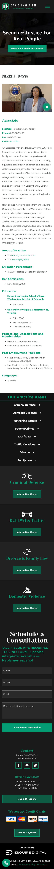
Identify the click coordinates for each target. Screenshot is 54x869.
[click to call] (6, 863)
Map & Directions (27, 799)
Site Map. (42, 864)
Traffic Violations (24, 444)
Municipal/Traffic (20, 259)
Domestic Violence (25, 412)
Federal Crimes (24, 428)
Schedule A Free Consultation (27, 48)
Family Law (25, 460)
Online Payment (27, 832)
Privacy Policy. (27, 864)
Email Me (14, 141)
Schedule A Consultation (27, 727)
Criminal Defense (25, 404)
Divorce (25, 452)
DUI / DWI (24, 436)
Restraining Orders (25, 420)
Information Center (27, 494)
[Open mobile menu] (47, 6)
